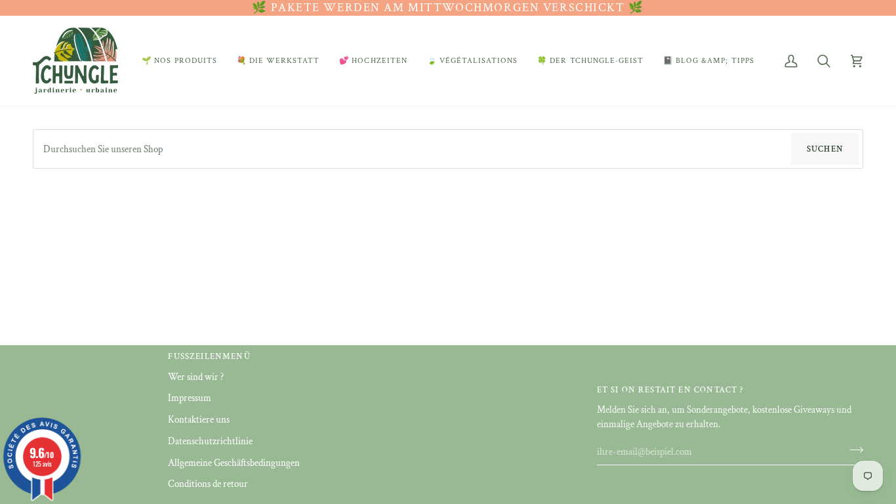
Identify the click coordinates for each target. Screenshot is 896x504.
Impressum (189, 398)
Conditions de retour (208, 484)
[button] (179, 61)
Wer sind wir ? (196, 377)
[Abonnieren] (852, 450)
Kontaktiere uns (199, 419)
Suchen (825, 149)
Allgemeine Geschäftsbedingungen (234, 463)
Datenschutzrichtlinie (210, 441)
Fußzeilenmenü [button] (209, 356)
